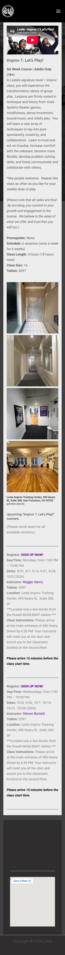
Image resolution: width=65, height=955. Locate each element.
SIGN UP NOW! (32, 555)
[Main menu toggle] (58, 11)
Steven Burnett (34, 714)
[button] (32, 829)
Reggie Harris (33, 582)
